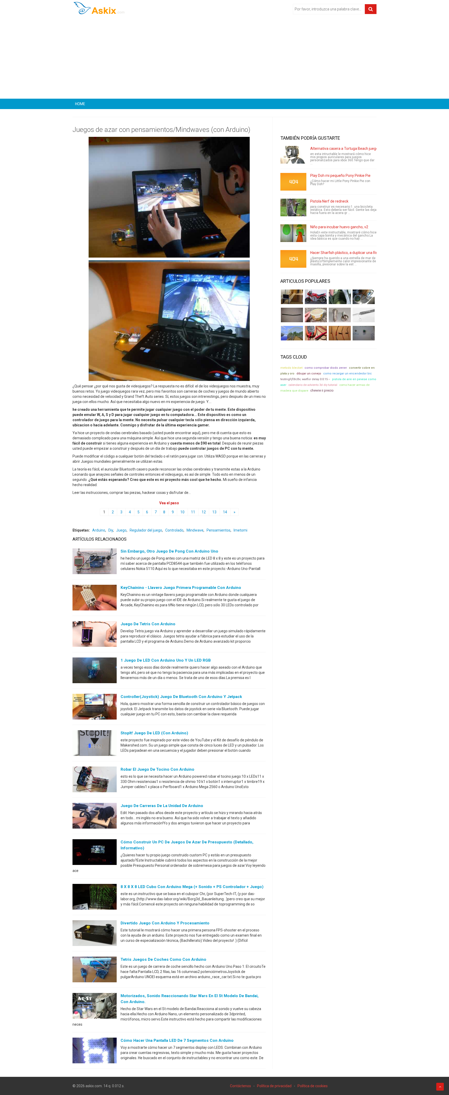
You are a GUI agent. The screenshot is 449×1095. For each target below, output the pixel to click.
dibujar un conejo (308, 373)
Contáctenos (240, 1086)
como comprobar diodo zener (326, 368)
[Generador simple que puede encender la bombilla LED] (363, 333)
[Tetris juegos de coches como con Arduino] (94, 971)
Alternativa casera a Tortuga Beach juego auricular (351, 148)
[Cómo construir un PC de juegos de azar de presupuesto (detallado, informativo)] (94, 853)
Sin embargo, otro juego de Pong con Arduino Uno (169, 551)
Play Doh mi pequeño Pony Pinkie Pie (340, 175)
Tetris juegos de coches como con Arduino (163, 959)
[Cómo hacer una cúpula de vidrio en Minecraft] (291, 333)
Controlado (174, 530)
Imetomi (240, 530)
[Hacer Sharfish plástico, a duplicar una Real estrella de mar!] (293, 259)
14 (225, 512)
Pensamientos (218, 530)
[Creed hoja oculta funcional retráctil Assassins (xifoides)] (363, 315)
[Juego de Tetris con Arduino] (94, 635)
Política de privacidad (274, 1086)
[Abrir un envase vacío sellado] (315, 315)
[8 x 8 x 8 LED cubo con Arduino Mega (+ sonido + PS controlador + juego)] (94, 898)
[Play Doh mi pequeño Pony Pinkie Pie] (293, 182)
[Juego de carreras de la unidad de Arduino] (94, 817)
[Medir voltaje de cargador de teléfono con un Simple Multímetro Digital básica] (315, 333)
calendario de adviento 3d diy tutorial (312, 385)
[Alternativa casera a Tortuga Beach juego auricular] (293, 155)
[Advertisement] (224, 58)
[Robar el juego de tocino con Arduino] (94, 780)
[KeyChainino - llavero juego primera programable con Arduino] (94, 599)
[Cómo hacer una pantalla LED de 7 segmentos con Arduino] (94, 1052)
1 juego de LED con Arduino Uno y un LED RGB (166, 660)
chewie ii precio (322, 390)
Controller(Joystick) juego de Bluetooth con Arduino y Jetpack (181, 696)
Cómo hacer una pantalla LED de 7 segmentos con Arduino (177, 1040)
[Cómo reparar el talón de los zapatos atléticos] (339, 297)
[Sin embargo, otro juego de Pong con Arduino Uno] (94, 562)
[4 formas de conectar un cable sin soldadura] (339, 333)
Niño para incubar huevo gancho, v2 (339, 227)
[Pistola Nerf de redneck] (293, 207)
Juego (121, 530)
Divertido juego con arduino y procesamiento (165, 923)
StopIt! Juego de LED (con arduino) (154, 733)
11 (193, 512)
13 (214, 512)
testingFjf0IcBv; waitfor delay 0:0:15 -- (305, 379)
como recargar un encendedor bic (347, 373)
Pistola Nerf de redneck (329, 201)
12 (204, 512)
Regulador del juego (146, 530)
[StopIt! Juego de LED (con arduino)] (94, 744)
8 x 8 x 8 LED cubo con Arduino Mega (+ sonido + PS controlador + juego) (192, 886)
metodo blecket (291, 368)
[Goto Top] (440, 1086)
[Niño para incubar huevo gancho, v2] (293, 233)
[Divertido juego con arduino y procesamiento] (94, 934)
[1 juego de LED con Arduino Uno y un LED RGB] (94, 671)
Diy (110, 530)
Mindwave (195, 530)
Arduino (98, 530)
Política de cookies (313, 1086)
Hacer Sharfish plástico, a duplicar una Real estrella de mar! (358, 253)
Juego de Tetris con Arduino (148, 624)
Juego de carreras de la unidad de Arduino (162, 805)
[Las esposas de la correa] (291, 315)
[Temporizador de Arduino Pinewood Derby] (291, 297)
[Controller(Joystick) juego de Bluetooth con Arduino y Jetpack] (94, 708)
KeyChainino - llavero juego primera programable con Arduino (181, 587)
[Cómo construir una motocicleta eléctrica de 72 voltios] (315, 297)
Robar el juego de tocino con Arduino (157, 769)
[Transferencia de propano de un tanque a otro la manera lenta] (363, 297)
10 (182, 512)
